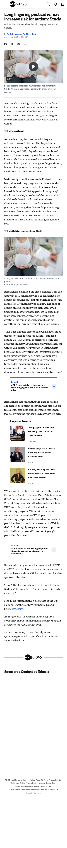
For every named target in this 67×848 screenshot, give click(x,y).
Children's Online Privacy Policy (24, 783)
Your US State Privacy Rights (48, 780)
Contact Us (53, 789)
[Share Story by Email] (18, 44)
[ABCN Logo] (18, 4)
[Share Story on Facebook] (5, 44)
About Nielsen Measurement (27, 786)
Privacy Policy (29, 780)
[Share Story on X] (12, 44)
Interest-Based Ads (47, 783)
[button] (5, 4)
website (18, 608)
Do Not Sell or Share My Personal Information (27, 789)
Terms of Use (45, 786)
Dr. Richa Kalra (29, 34)
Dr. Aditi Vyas (13, 34)
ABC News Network (13, 780)
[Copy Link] (25, 44)
